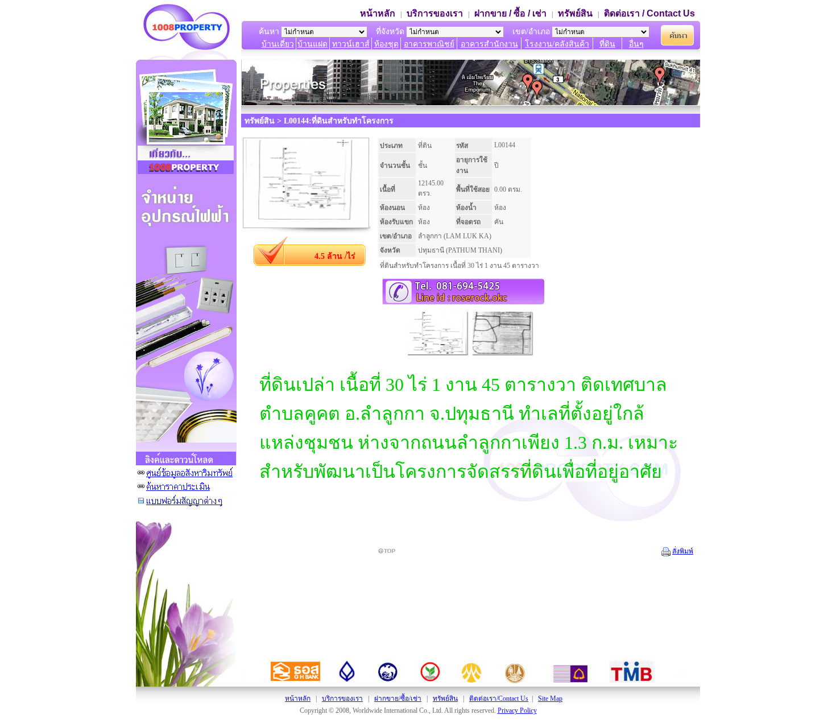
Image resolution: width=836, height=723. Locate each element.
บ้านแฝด (312, 44)
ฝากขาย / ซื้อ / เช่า (510, 13)
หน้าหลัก (377, 13)
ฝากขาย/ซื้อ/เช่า (397, 699)
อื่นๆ (636, 44)
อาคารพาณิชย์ (429, 44)
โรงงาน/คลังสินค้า (557, 44)
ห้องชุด (386, 44)
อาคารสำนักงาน (489, 44)
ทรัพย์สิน (575, 13)
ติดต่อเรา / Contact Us (649, 13)
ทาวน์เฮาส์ (351, 44)
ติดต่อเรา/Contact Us (498, 699)
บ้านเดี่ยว (278, 44)
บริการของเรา (435, 13)
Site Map (550, 699)
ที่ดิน (607, 44)
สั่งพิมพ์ (682, 551)
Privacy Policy (517, 710)
